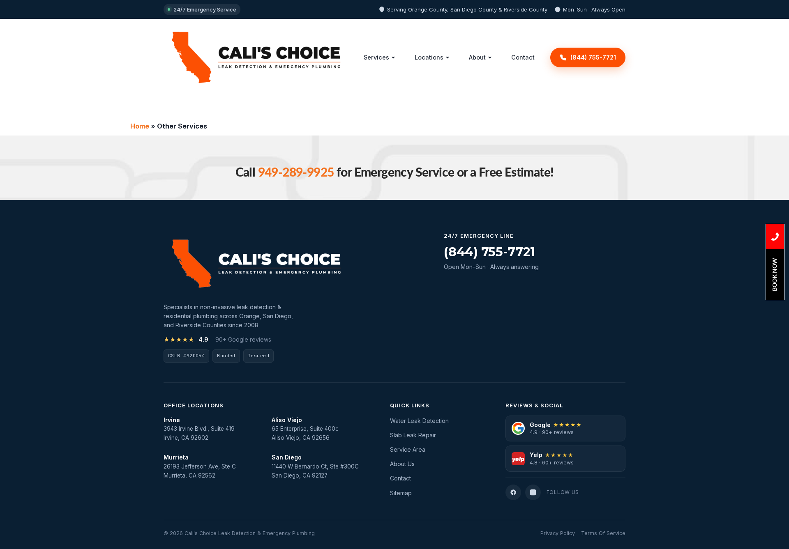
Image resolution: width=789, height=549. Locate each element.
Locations (429, 57)
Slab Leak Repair (413, 435)
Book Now (774, 274)
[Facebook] (513, 492)
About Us (402, 463)
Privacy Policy (557, 533)
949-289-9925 (296, 171)
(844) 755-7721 (489, 252)
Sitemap (401, 492)
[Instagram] (533, 492)
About (477, 57)
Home (139, 126)
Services (376, 57)
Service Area (407, 449)
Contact (523, 57)
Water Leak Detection (419, 420)
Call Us (775, 236)
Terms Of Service (603, 533)
